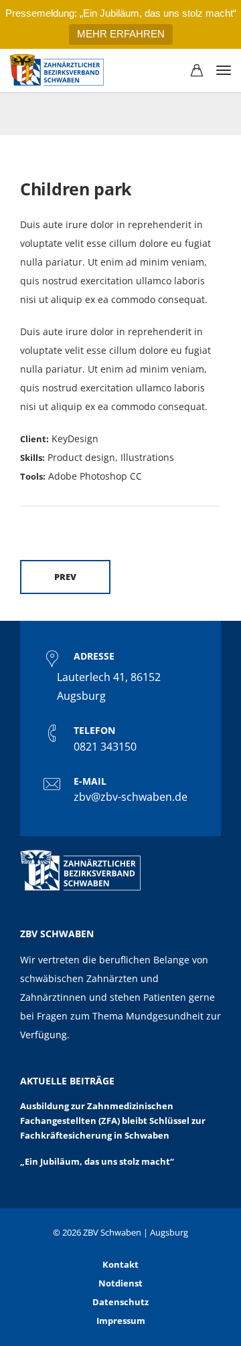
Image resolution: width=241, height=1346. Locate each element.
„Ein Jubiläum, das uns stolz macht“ (97, 1161)
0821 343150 (105, 746)
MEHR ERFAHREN (121, 33)
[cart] (197, 71)
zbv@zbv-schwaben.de (130, 796)
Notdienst (120, 1283)
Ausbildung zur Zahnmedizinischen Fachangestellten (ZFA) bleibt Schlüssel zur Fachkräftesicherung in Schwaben (113, 1121)
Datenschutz (120, 1302)
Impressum (120, 1321)
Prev (65, 577)
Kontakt (120, 1264)
